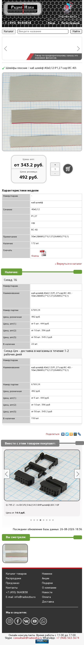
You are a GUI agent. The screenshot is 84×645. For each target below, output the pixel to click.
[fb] (18, 621)
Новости (47, 592)
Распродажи (13, 578)
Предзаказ (12, 583)
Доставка (48, 601)
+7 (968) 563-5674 (67, 638)
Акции (45, 578)
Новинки (47, 573)
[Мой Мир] (75, 433)
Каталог (9, 31)
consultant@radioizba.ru (27, 638)
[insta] (9, 621)
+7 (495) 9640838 (17, 22)
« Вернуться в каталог (68, 263)
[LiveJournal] (79, 433)
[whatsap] (43, 621)
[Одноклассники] (71, 433)
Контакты (12, 587)
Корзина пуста (68, 16)
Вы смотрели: (16, 537)
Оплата (46, 597)
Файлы (35, 256)
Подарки (47, 583)
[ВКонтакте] (63, 433)
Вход (51, 23)
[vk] (26, 621)
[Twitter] (67, 433)
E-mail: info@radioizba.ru (21, 597)
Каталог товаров (16, 573)
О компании (49, 587)
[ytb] (34, 621)
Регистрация (70, 23)
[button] (5, 48)
